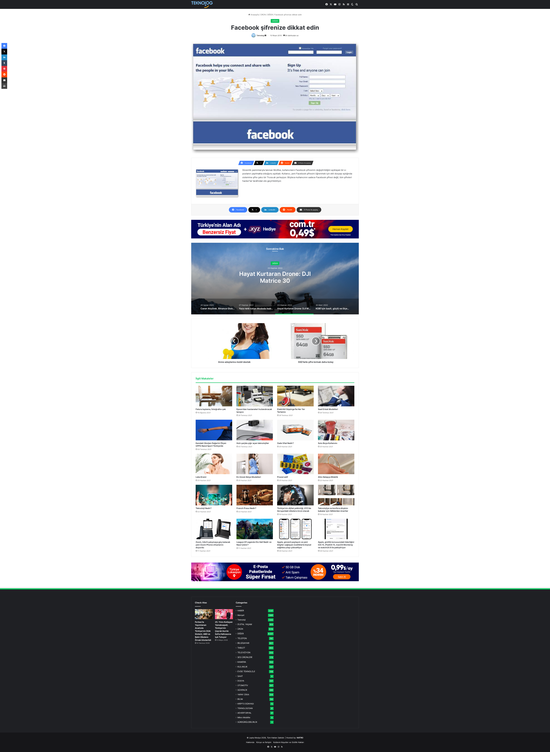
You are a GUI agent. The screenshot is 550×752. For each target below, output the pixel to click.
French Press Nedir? (246, 508)
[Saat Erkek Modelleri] (336, 396)
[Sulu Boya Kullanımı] (336, 430)
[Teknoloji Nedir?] (214, 495)
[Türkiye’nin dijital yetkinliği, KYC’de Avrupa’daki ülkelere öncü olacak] (295, 495)
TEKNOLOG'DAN (245, 708)
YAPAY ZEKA (243, 694)
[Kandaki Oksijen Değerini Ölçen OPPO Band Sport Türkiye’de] (214, 430)
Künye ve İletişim (263, 742)
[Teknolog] (202, 4)
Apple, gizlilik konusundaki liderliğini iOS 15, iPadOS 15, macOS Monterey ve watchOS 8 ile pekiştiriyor (336, 545)
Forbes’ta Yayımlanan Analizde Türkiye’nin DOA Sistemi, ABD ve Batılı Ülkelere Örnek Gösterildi (203, 631)
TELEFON (242, 638)
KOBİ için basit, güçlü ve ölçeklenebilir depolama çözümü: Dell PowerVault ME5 (275, 277)
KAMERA (241, 662)
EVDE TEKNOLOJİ (246, 671)
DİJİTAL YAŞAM (244, 624)
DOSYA (240, 681)
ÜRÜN (263, 14)
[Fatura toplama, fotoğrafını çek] (214, 396)
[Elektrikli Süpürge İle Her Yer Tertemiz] (295, 396)
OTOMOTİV (242, 685)
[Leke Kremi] (214, 464)
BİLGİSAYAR (243, 643)
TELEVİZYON (243, 652)
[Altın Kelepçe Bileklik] (336, 464)
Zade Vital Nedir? (285, 443)
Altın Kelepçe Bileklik (328, 477)
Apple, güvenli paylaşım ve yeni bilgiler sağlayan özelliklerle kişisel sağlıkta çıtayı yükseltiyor (294, 545)
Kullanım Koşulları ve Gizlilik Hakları (288, 742)
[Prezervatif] (295, 464)
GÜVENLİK (242, 690)
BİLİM (240, 699)
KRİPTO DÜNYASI (245, 704)
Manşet (240, 615)
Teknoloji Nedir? (204, 508)
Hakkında (250, 742)
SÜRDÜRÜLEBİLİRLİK (247, 722)
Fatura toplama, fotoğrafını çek (211, 409)
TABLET (241, 648)
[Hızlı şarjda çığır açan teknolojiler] (254, 430)
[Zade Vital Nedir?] (295, 430)
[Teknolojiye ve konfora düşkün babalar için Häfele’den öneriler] (336, 495)
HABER (240, 610)
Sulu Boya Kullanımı (327, 443)
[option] (275, 278)
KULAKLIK (242, 666)
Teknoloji (241, 620)
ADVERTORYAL (244, 713)
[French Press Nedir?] (254, 495)
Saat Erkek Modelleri (328, 409)
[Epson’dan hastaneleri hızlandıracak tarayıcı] (254, 396)
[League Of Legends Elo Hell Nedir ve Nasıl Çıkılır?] (254, 529)
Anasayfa (254, 14)
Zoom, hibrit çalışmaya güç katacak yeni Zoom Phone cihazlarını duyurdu (213, 545)
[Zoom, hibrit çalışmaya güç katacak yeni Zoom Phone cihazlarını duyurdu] (214, 529)
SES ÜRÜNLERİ (244, 657)
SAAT (240, 676)
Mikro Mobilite (243, 717)
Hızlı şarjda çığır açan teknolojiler (252, 443)
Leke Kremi (201, 477)
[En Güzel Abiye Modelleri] (254, 464)
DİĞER (270, 14)
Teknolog (260, 35)
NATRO (300, 738)
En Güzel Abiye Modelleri (248, 477)
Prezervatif (282, 477)
